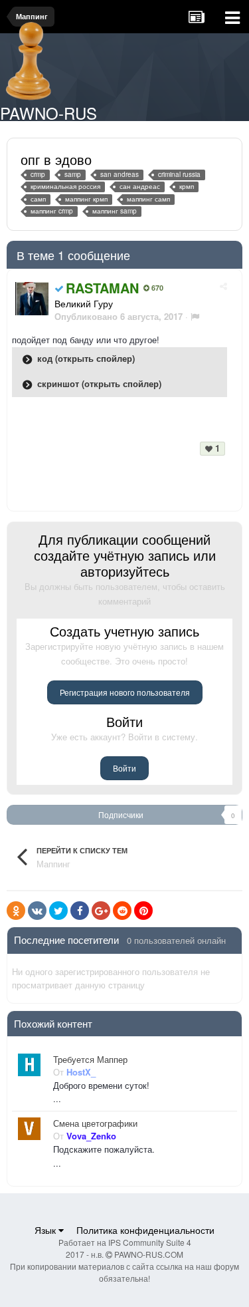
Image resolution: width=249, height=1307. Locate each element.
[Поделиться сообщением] (223, 285)
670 (156, 288)
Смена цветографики (95, 1123)
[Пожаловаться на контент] (195, 316)
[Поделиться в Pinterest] (143, 910)
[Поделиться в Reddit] (122, 910)
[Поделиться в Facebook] (79, 910)
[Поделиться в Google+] (101, 910)
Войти (124, 768)
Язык (46, 1229)
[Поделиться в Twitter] (58, 910)
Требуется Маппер (90, 1060)
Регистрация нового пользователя (125, 692)
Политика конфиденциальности (145, 1229)
